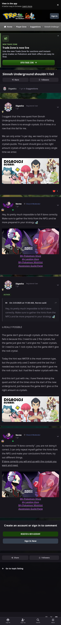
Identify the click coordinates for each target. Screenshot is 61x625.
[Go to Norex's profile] (8, 205)
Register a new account (30, 533)
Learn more (5, 5)
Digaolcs (12, 88)
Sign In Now (30, 541)
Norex (19, 204)
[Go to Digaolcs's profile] (5, 89)
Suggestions (32, 88)
